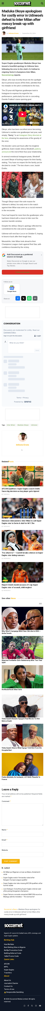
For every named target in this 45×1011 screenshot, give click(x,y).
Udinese (34, 425)
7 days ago (6, 494)
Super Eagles (8, 484)
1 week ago (6, 526)
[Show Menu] (3, 3)
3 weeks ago (6, 590)
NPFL (6, 967)
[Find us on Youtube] (40, 1005)
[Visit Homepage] (22, 3)
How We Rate (9, 944)
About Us (7, 980)
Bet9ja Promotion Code (13, 950)
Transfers (7, 516)
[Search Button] (42, 3)
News (5, 548)
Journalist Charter (11, 983)
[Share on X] (23, 298)
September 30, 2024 (29, 33)
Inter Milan (11, 425)
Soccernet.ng (8, 75)
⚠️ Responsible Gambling (14, 992)
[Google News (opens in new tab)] (12, 289)
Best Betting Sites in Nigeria (14, 947)
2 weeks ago (6, 558)
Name (5, 830)
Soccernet (8, 909)
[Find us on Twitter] (32, 1005)
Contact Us (8, 986)
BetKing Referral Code (12, 953)
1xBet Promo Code (11, 956)
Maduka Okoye (23, 425)
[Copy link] (35, 298)
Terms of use (9, 989)
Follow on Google (22, 272)
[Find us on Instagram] (36, 1005)
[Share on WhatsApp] (29, 298)
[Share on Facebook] (17, 298)
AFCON (6, 964)
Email (5, 840)
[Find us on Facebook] (28, 1005)
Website (5, 850)
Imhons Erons (14, 33)
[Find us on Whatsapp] (24, 1005)
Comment (6, 801)
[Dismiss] (41, 255)
